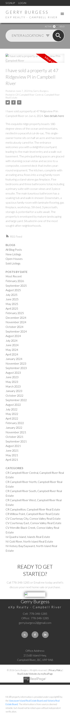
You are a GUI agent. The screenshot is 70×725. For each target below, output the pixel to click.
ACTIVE (48, 26)
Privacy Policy (55, 670)
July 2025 (11, 294)
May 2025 (12, 303)
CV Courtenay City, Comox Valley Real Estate (33, 518)
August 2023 (13, 372)
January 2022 (14, 427)
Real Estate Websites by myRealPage (35, 673)
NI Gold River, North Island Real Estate (29, 541)
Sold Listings (13, 263)
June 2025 (12, 299)
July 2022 (11, 409)
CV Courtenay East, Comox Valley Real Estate (33, 523)
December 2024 (16, 317)
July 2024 (11, 340)
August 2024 (13, 336)
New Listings (13, 254)
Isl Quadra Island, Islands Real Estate (28, 536)
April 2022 (12, 418)
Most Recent (14, 276)
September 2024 (16, 331)
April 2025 (12, 308)
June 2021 (12, 450)
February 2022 (15, 423)
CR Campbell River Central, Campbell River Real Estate (33, 96)
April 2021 (12, 459)
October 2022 (14, 395)
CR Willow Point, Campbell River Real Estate (33, 514)
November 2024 (16, 322)
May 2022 (12, 413)
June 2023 (12, 377)
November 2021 (16, 432)
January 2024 (14, 358)
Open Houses (14, 258)
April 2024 (12, 354)
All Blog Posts (14, 249)
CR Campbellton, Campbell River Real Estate (33, 509)
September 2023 (16, 368)
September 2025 (16, 285)
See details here (54, 115)
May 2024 (12, 349)
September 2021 (16, 441)
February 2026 (15, 281)
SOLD (61, 26)
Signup (10, 2)
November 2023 (16, 363)
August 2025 (13, 290)
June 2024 (12, 345)
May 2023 (12, 381)
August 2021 (13, 445)
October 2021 (14, 436)
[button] (24, 634)
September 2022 (16, 400)
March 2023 (13, 386)
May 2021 (12, 455)
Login (22, 2)
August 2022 (13, 404)
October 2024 (14, 326)
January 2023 (14, 390)
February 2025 (15, 313)
